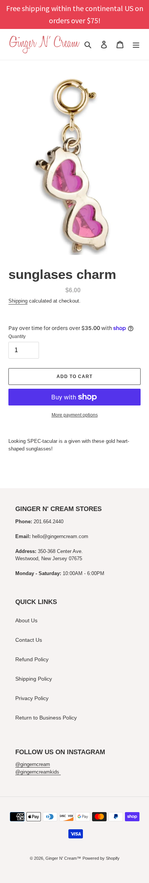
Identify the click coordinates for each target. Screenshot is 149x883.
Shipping (18, 301)
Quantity (17, 336)
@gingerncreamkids (38, 772)
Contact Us (28, 640)
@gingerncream (32, 764)
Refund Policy (32, 659)
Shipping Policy (33, 679)
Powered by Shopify (101, 858)
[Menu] (136, 44)
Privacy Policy (32, 698)
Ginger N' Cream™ (63, 858)
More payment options (75, 415)
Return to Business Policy (46, 718)
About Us (26, 620)
